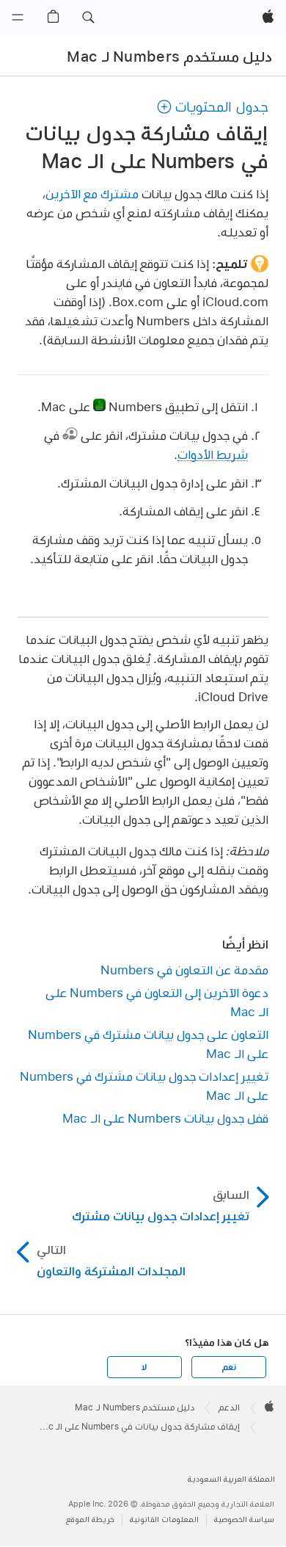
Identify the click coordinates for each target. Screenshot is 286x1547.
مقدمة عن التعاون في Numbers (184, 969)
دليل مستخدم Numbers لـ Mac (169, 56)
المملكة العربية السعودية (231, 1479)
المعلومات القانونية (164, 1519)
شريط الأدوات (212, 454)
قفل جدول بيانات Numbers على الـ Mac (165, 1118)
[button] (88, 17)
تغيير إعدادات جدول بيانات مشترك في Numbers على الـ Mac (144, 1085)
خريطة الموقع (90, 1519)
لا (144, 1367)
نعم (228, 1367)
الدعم (229, 1407)
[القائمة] (17, 17)
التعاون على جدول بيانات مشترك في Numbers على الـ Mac (148, 1043)
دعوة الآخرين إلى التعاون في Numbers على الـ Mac (156, 1002)
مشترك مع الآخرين (92, 193)
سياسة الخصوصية (244, 1519)
